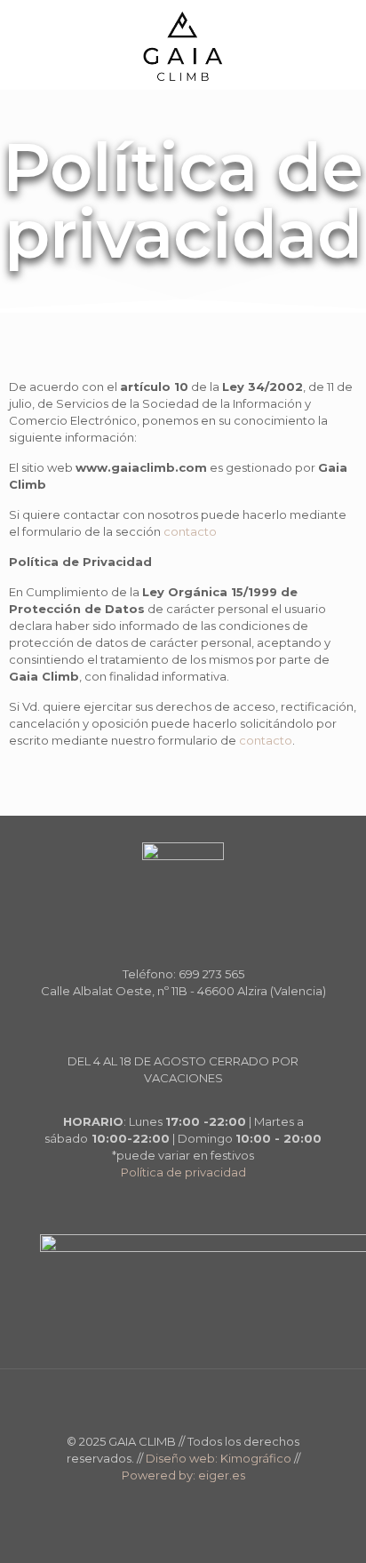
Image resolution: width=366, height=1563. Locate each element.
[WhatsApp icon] (173, 1500)
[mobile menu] (342, 35)
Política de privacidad (183, 1172)
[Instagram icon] (192, 1500)
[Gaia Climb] (183, 44)
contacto (190, 531)
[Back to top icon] (183, 1405)
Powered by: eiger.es (183, 1475)
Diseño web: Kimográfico (218, 1458)
